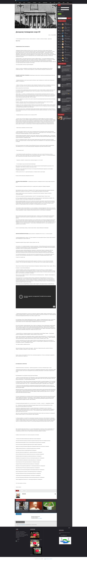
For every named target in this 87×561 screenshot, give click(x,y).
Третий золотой (46, 510)
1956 (20, 490)
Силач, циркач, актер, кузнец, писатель (22, 510)
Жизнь (20, 2)
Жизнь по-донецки (67, 38)
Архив (68, 2)
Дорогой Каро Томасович (33, 510)
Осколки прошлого (67, 46)
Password (59, 9)
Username (59, 7)
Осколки (59, 2)
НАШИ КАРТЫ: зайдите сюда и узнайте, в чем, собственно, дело (67, 119)
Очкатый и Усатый (67, 44)
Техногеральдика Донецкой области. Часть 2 (68, 25)
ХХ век (39, 2)
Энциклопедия (45, 2)
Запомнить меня (60, 11)
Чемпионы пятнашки (67, 36)
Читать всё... (63, 81)
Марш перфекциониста (67, 52)
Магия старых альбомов (68, 55)
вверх (69, 527)
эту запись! (40, 518)
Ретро (24, 2)
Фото (54, 2)
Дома (63, 2)
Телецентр (24, 490)
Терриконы (34, 2)
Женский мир (66, 33)
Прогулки (29, 2)
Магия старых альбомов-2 (68, 47)
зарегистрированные (22, 524)
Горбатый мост (67, 61)
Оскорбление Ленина (67, 41)
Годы (50, 2)
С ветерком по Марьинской (66, 58)
